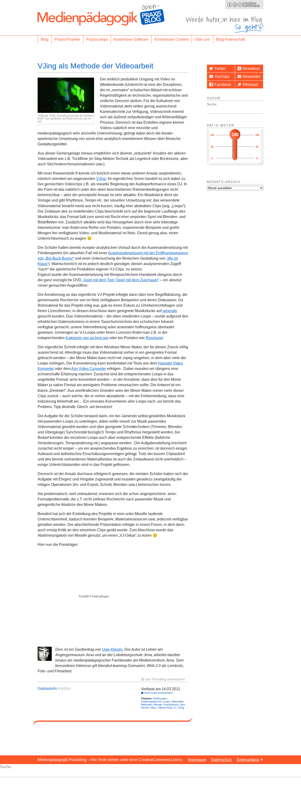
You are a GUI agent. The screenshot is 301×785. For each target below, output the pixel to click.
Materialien (177, 701)
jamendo (169, 311)
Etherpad (250, 85)
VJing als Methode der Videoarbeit (95, 66)
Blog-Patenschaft (230, 39)
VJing (101, 179)
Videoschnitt (165, 707)
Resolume (154, 338)
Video (153, 707)
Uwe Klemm (112, 649)
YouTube (222, 77)
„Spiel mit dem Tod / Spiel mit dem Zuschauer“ (120, 280)
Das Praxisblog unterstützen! (165, 679)
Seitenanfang (248, 760)
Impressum (197, 760)
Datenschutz (221, 760)
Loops (166, 701)
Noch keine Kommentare (158, 692)
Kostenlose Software (131, 39)
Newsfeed (251, 69)
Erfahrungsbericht (151, 701)
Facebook (222, 85)
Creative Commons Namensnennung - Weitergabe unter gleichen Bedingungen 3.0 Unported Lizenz (244, 4)
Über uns (202, 39)
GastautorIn (47, 688)
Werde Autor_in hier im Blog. (224, 24)
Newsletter (252, 77)
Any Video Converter (88, 369)
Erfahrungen (160, 698)
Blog (44, 39)
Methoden (146, 704)
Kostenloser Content (171, 39)
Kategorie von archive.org (87, 338)
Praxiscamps (97, 39)
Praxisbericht (170, 704)
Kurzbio (64, 688)
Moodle (158, 704)
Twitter (220, 69)
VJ (174, 707)
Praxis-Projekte (67, 39)
